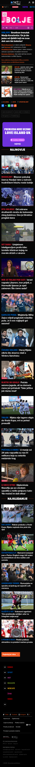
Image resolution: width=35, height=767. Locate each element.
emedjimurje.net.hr (8, 749)
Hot (9, 677)
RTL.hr (5, 744)
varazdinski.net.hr (8, 752)
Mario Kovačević (7, 112)
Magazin (11, 683)
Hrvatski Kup (15, 116)
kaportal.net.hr (26, 749)
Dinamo (26, 112)
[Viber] (12, 105)
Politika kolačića (19, 723)
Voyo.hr (15, 744)
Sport (10, 672)
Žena (9, 693)
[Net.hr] (15, 737)
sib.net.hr (18, 749)
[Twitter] (6, 105)
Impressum (6, 718)
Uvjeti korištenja (8, 723)
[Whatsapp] (9, 105)
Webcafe (11, 688)
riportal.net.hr (18, 752)
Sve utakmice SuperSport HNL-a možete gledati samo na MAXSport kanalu (15, 61)
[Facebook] (2, 105)
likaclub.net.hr (13, 757)
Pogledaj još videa (9, 654)
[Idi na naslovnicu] (16, 4)
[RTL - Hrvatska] (6, 737)
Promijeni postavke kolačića (11, 731)
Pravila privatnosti (8, 727)
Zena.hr (10, 744)
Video (9, 699)
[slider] (17, 25)
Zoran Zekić (18, 112)
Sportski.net (23, 102)
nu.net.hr (5, 757)
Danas (10, 667)
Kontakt (18, 727)
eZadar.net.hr (23, 754)
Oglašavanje (15, 718)
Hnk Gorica (5, 116)
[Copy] (15, 105)
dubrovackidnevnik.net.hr (10, 754)
